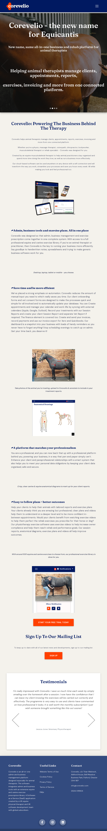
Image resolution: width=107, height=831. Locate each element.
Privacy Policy (46, 770)
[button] (8, 62)
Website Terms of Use (49, 760)
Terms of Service (47, 775)
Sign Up (53, 655)
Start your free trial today (53, 622)
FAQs (42, 781)
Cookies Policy (46, 765)
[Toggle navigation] (96, 6)
